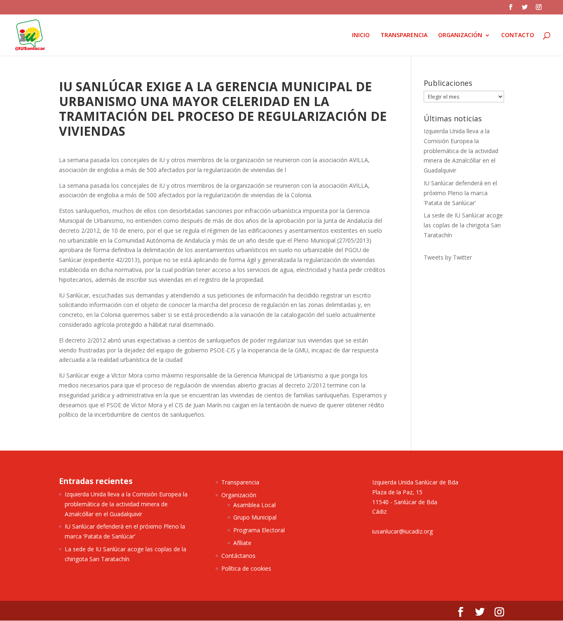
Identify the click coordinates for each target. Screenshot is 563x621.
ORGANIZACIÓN (460, 35)
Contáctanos (238, 556)
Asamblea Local (254, 505)
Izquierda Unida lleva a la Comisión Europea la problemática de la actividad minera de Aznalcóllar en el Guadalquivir (461, 150)
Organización (238, 495)
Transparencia (240, 482)
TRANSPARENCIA (403, 35)
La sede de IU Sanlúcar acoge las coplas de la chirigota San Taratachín (463, 225)
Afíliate (242, 543)
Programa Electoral (259, 530)
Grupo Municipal (255, 517)
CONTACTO (517, 35)
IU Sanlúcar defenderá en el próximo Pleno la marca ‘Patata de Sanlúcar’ (460, 193)
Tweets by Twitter (448, 257)
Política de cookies (246, 568)
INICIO (361, 35)
